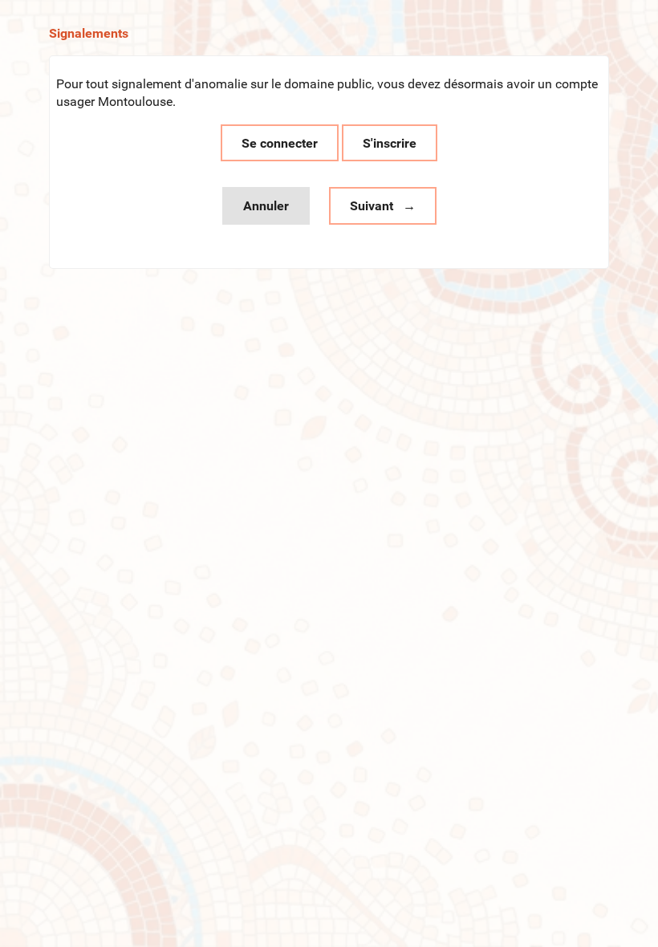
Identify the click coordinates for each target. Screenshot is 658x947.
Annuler (266, 205)
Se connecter (280, 143)
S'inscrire (389, 143)
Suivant (371, 205)
